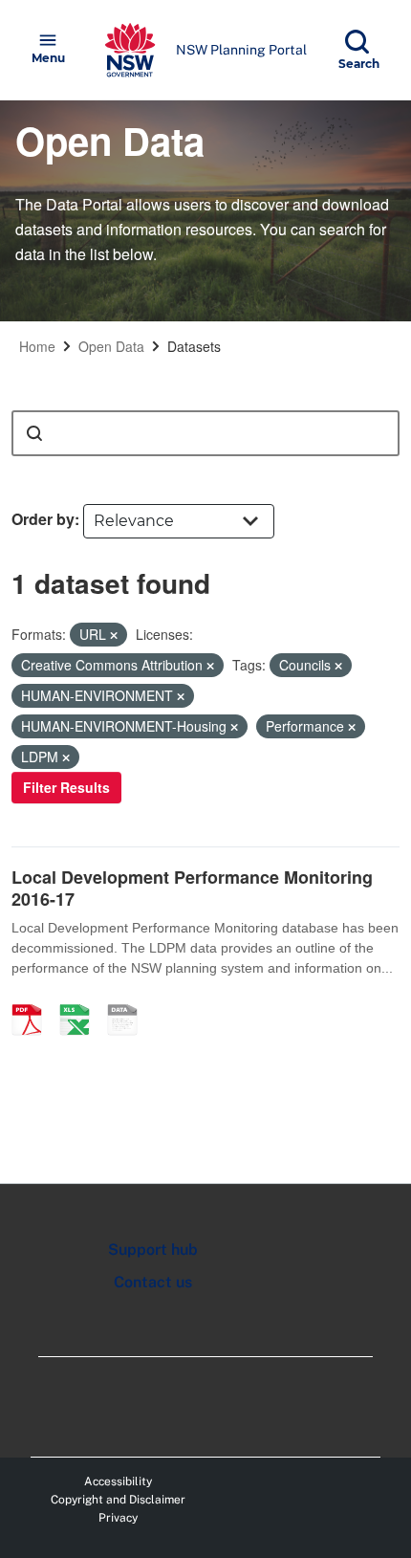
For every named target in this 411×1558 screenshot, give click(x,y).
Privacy (118, 1518)
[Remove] (114, 635)
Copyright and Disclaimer (118, 1499)
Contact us (153, 1282)
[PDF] (33, 999)
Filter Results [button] (66, 787)
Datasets (194, 346)
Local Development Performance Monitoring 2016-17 (192, 888)
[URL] (129, 999)
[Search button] (34, 433)
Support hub (153, 1249)
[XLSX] (81, 999)
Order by (43, 519)
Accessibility (118, 1481)
